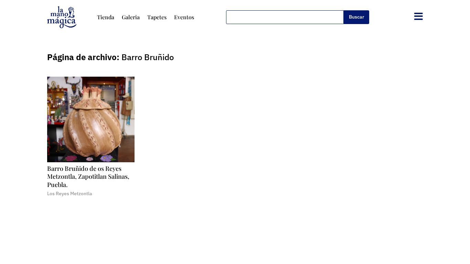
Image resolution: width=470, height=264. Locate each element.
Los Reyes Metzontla (69, 193)
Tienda (105, 17)
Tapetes (157, 17)
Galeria (131, 17)
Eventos (184, 17)
